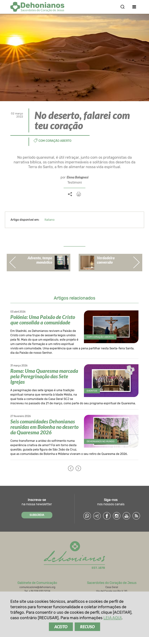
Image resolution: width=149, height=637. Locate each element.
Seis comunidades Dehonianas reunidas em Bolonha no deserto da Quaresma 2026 (44, 426)
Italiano (50, 219)
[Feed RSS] (136, 516)
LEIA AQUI (112, 617)
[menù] (134, 7)
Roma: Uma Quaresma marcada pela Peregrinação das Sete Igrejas (44, 376)
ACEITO (60, 626)
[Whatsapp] (87, 516)
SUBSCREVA (37, 515)
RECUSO (87, 626)
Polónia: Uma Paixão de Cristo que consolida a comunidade (42, 320)
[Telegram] (97, 516)
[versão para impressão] (78, 194)
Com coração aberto (55, 140)
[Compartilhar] (70, 194)
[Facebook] (107, 516)
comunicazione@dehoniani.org (37, 587)
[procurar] (122, 7)
